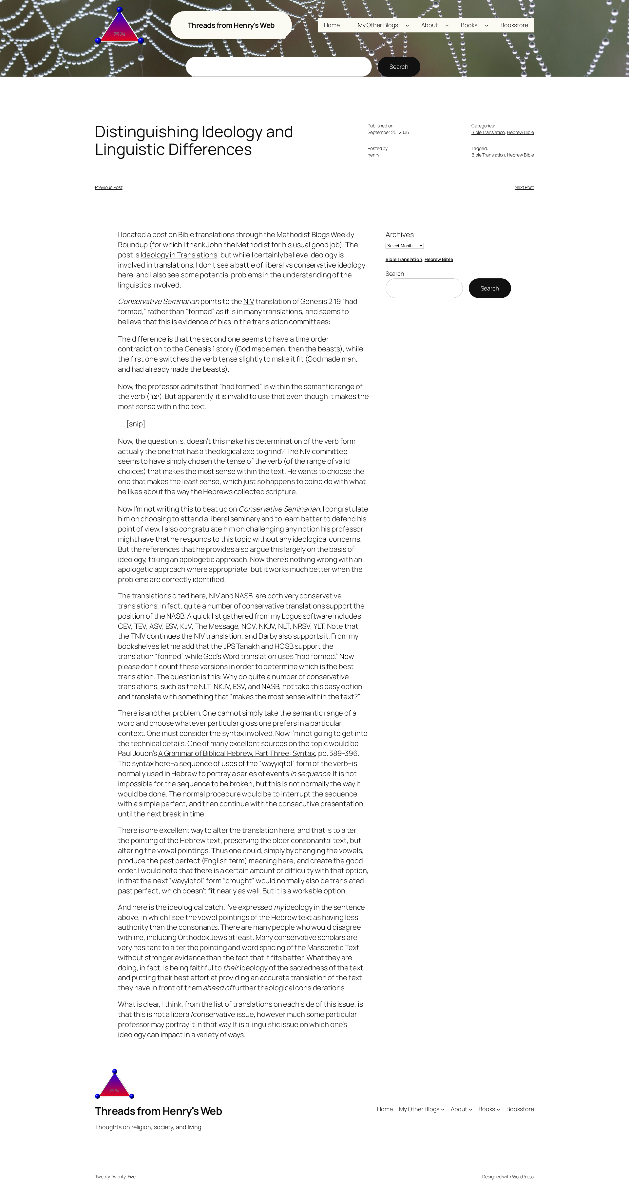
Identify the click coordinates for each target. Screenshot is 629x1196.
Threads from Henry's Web (231, 25)
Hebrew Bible (520, 132)
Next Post (524, 187)
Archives (400, 234)
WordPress (523, 1176)
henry (373, 155)
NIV (248, 301)
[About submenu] (447, 25)
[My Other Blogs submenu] (407, 25)
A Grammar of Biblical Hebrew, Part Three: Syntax (236, 753)
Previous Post (109, 187)
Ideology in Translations (179, 255)
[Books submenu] (486, 25)
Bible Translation (488, 132)
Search (399, 66)
